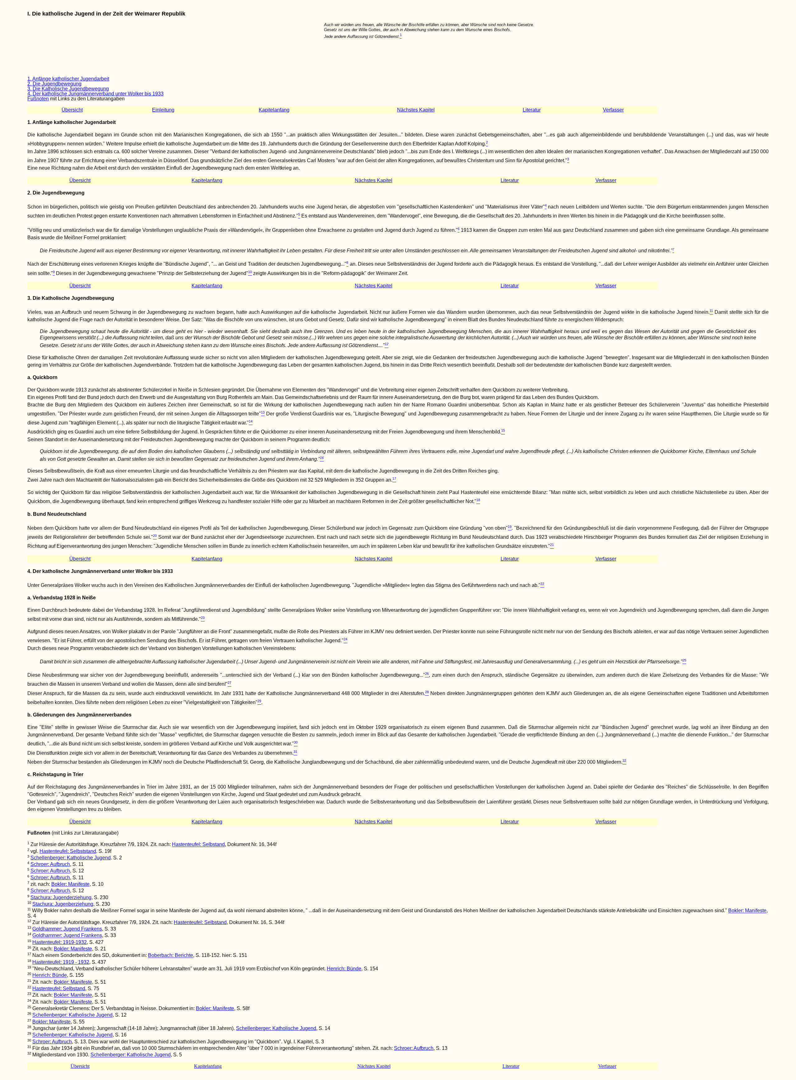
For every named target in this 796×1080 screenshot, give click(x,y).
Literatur (532, 109)
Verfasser (613, 109)
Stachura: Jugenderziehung (60, 897)
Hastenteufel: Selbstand (198, 844)
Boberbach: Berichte (170, 955)
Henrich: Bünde (344, 968)
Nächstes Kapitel (416, 109)
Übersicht (72, 109)
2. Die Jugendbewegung (54, 83)
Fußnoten (38, 98)
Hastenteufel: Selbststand (67, 851)
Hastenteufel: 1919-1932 (59, 942)
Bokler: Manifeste (70, 884)
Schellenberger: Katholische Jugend (70, 857)
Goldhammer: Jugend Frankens (67, 928)
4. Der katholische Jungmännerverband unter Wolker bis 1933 (95, 93)
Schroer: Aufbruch (50, 864)
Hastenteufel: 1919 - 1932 (60, 962)
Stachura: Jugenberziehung (62, 904)
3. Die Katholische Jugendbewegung (68, 88)
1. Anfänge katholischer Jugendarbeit (68, 78)
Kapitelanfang (274, 109)
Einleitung (163, 109)
